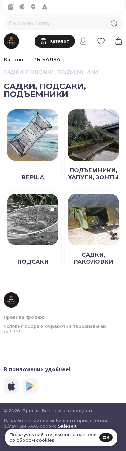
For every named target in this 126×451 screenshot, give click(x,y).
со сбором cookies (31, 440)
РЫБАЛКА (46, 59)
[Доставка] (35, 7)
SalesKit (67, 426)
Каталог (15, 59)
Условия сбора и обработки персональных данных (55, 328)
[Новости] (12, 7)
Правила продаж (24, 317)
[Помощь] (46, 7)
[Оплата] (23, 7)
